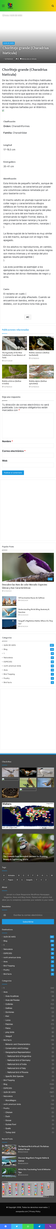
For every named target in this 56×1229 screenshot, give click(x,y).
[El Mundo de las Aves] (10, 6)
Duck (7, 1116)
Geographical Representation (18, 1052)
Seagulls (29, 880)
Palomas (9, 1024)
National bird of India (16, 1064)
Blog (5, 649)
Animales (11, 875)
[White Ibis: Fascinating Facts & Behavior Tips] (9, 1173)
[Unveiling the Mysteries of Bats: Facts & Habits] (10, 793)
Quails (8, 1128)
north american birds (12, 666)
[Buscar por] (52, 7)
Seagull (8, 1036)
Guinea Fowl (10, 1124)
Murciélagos (10, 1100)
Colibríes (9, 1004)
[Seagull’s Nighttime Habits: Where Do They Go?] (9, 624)
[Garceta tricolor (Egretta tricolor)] (10, 782)
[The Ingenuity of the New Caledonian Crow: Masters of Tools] (14, 343)
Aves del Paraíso (12, 1000)
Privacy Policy (34, 1211)
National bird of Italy (16, 1068)
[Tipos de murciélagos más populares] (28, 772)
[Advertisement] (28, 510)
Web (4, 460)
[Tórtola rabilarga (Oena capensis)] (10, 772)
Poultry (7, 678)
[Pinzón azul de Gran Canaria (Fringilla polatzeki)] (28, 793)
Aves (6, 670)
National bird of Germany (18, 1060)
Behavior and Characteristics (17, 1044)
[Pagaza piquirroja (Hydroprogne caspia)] (45, 772)
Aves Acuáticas (12, 996)
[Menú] (3, 7)
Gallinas (8, 1008)
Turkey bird (10, 1132)
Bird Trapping (9, 674)
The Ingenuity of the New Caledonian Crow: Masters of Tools (13, 355)
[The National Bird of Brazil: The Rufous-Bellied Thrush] (9, 1150)
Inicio (6, 15)
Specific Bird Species (14, 1076)
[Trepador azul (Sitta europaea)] (45, 782)
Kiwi (7, 1016)
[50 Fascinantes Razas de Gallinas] (9, 601)
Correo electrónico (14, 451)
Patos (7, 1028)
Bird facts (8, 682)
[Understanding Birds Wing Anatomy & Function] (9, 612)
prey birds (9, 1032)
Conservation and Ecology (16, 1048)
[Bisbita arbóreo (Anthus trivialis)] (14, 372)
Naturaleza (8, 658)
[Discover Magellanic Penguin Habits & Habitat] (9, 1161)
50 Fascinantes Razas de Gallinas (31, 598)
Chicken (8, 1112)
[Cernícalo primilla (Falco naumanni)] (28, 782)
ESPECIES (8, 662)
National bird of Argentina (19, 1056)
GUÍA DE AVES (16, 15)
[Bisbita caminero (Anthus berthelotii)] (41, 343)
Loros (7, 1020)
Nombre (7, 441)
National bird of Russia (17, 1072)
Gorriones (9, 1012)
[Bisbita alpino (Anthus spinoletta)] (41, 372)
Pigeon (10, 880)
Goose (8, 1120)
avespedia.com (22, 1211)
